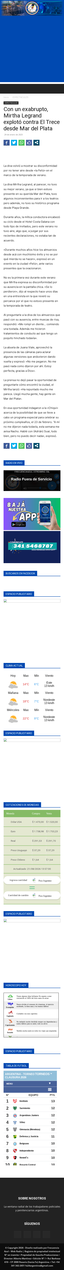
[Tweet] (14, 142)
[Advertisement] (32, 50)
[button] (6, 89)
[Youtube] (46, 1234)
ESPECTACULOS (20, 97)
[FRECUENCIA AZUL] (32, 8)
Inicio (6, 97)
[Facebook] (17, 1234)
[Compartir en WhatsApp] (21, 142)
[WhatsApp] (36, 1234)
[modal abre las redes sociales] (36, 142)
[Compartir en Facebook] (7, 142)
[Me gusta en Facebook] (29, 142)
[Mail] (27, 1234)
